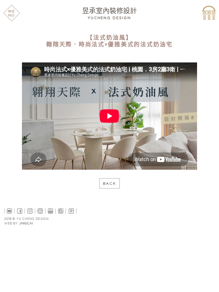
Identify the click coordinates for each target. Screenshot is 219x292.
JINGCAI (26, 223)
